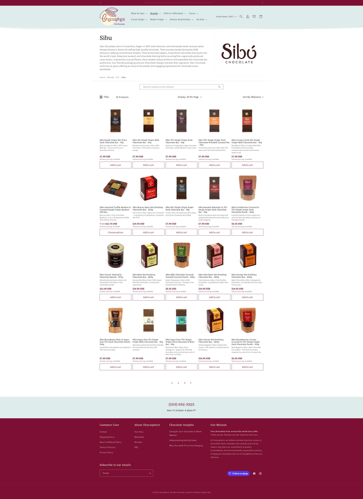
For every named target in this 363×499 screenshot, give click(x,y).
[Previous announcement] (100, 3)
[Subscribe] (149, 473)
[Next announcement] (262, 3)
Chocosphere (164, 492)
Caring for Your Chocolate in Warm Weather (185, 433)
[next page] (191, 383)
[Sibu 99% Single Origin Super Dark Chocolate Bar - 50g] (182, 188)
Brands (110, 77)
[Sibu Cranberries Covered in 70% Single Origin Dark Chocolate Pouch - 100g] (247, 188)
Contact (103, 431)
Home (102, 77)
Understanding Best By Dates (183, 440)
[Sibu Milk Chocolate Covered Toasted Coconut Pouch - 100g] (182, 255)
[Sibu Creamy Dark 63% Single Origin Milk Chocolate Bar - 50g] (247, 121)
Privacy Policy (106, 452)
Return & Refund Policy (111, 442)
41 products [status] (122, 97)
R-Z (117, 77)
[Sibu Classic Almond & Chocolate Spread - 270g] (116, 255)
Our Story (139, 431)
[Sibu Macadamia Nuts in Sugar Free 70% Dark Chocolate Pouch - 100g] (116, 320)
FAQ (136, 447)
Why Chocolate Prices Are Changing (186, 445)
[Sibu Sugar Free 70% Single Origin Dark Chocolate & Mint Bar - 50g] (182, 320)
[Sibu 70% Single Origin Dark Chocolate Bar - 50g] (182, 121)
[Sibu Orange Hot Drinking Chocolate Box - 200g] (247, 255)
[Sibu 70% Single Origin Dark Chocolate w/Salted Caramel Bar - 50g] (214, 121)
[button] (139, 13)
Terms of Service (107, 447)
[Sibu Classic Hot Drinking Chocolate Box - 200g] (214, 320)
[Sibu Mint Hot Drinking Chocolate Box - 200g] (148, 255)
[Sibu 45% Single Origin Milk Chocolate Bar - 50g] (148, 121)
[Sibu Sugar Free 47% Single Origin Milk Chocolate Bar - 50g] (148, 320)
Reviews (138, 442)
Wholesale (139, 437)
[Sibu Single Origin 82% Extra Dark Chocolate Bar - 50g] (116, 121)
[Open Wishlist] (254, 16)
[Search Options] (220, 86)
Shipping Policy (107, 437)
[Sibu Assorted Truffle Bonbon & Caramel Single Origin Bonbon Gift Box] (116, 188)
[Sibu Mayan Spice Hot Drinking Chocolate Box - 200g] (148, 188)
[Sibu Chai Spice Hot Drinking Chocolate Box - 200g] (214, 255)
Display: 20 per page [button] (188, 96)
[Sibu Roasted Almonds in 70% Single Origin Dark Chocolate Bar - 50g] (214, 188)
